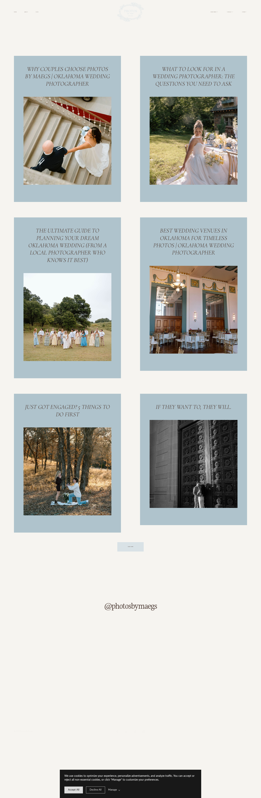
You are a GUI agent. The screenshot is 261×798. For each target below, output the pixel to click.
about (26, 11)
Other (165, 716)
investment (133, 716)
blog (37, 11)
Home (15, 11)
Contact (150, 716)
